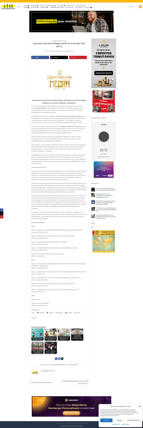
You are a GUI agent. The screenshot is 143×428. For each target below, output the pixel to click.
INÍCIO (25, 5)
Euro (92, 227)
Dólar (93, 223)
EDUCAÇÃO (34, 7)
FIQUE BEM (61, 5)
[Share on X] (1, 213)
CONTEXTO (87, 7)
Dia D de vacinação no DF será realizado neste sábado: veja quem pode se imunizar (106, 216)
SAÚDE (25, 7)
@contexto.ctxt (69, 51)
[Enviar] (140, 6)
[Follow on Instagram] (140, 1)
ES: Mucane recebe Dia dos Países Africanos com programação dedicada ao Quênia (106, 202)
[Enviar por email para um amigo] (62, 358)
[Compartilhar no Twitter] (59, 358)
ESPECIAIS (77, 7)
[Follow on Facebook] (139, 1)
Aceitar (106, 420)
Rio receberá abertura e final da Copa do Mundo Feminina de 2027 (106, 189)
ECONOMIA (68, 7)
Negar (119, 420)
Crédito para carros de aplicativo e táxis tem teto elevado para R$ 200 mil (106, 209)
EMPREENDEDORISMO (56, 7)
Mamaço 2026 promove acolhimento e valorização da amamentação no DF (104, 195)
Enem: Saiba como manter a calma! (42, 382)
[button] (140, 406)
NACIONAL (33, 5)
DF (40, 5)
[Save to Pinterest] (1, 216)
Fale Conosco (77, 423)
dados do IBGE (41, 108)
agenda (71, 364)
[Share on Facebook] (1, 210)
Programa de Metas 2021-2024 (69, 126)
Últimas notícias (61, 40)
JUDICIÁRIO (80, 5)
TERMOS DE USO (116, 424)
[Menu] (19, 7)
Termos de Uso (60, 423)
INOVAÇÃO (43, 7)
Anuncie (85, 423)
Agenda (54, 40)
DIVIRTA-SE (70, 5)
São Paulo (75, 364)
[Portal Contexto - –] (8, 6)
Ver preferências (133, 420)
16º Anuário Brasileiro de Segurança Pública (68, 116)
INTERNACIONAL (49, 5)
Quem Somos (68, 423)
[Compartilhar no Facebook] (56, 358)
